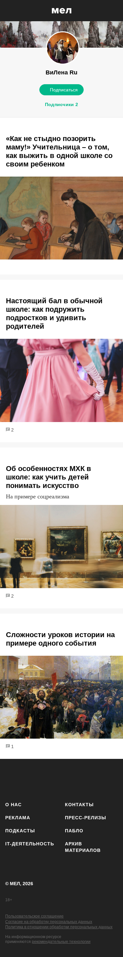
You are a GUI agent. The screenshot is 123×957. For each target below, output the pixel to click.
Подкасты (20, 830)
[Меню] (113, 10)
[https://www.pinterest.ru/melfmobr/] (90, 779)
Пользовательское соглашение (34, 916)
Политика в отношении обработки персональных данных (59, 927)
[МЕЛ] (62, 10)
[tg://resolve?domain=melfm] (12, 779)
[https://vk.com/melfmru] (51, 779)
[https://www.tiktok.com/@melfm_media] (70, 779)
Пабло (74, 830)
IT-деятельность (29, 843)
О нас (13, 804)
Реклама (17, 817)
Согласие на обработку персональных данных (48, 921)
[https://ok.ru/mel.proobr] (109, 779)
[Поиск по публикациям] (9, 10)
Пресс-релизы (85, 817)
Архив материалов (83, 847)
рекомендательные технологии (61, 941)
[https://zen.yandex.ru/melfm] (32, 779)
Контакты (79, 804)
